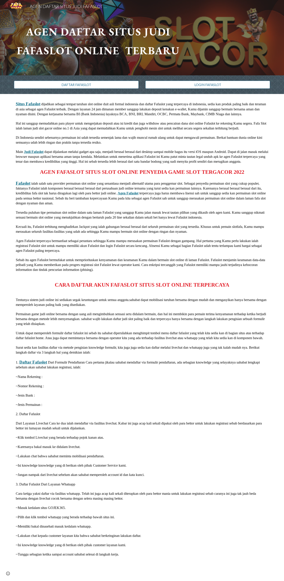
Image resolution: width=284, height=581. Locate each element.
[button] (8, 573)
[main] (98, 38)
